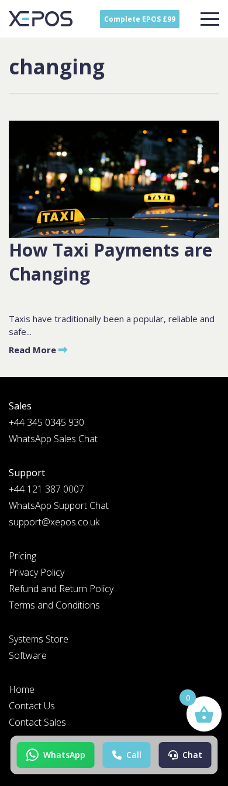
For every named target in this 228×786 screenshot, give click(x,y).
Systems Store (38, 639)
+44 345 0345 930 (46, 422)
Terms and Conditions (54, 605)
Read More (33, 350)
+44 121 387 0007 (46, 489)
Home (21, 689)
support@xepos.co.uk (54, 521)
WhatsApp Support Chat (59, 505)
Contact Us (32, 705)
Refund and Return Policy (61, 588)
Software (28, 655)
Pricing (22, 555)
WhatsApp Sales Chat (53, 438)
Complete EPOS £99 (139, 19)
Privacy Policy (36, 572)
